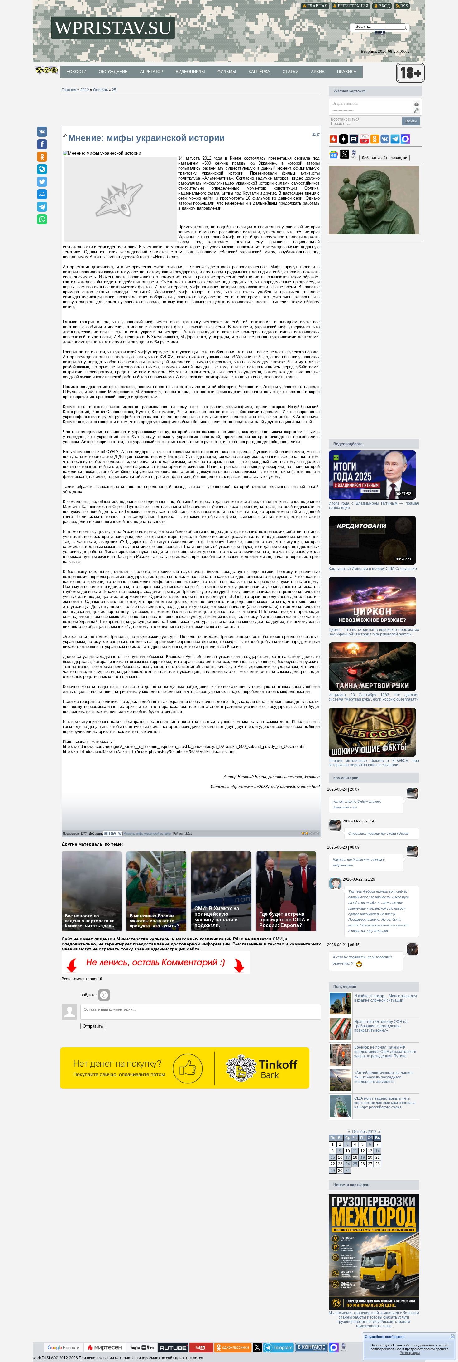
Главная (69, 90)
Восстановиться (345, 119)
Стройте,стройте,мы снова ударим (378, 833)
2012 (84, 90)
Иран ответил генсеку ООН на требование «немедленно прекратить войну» (381, 1026)
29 (333, 1170)
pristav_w (113, 833)
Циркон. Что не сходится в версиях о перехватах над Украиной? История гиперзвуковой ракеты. (374, 632)
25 (114, 90)
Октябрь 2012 (364, 1131)
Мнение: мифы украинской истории (147, 833)
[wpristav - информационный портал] (384, 157)
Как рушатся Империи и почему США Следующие (373, 568)
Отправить (93, 1026)
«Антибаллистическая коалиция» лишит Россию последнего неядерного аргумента (384, 1077)
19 (362, 1157)
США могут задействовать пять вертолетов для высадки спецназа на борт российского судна (385, 1102)
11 (355, 1151)
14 (377, 1151)
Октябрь (100, 90)
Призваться (341, 123)
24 (348, 1164)
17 (348, 1157)
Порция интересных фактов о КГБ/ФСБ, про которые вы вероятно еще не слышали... (374, 762)
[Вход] (104, 995)
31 (348, 1170)
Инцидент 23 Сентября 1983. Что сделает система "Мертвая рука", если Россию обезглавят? (374, 697)
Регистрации (410, 1353)
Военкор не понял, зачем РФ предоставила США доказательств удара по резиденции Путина (385, 1051)
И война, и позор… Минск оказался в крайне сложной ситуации (385, 998)
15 (333, 1157)
